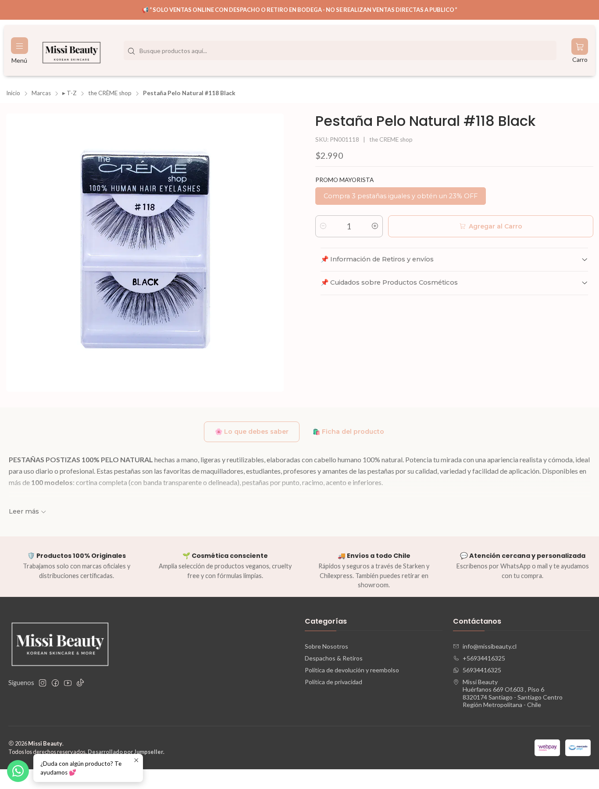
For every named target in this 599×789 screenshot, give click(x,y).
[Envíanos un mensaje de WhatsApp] (18, 771)
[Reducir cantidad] (323, 226)
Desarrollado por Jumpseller (125, 751)
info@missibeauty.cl (490, 646)
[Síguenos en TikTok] (80, 682)
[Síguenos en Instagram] (42, 682)
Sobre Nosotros (326, 646)
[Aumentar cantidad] (374, 226)
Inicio (13, 93)
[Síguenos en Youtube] (68, 682)
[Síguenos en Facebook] (55, 682)
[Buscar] (131, 51)
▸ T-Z (69, 93)
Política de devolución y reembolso (352, 670)
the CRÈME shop (110, 93)
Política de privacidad (333, 681)
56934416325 (482, 670)
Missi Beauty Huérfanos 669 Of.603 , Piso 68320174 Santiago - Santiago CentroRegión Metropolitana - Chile (513, 693)
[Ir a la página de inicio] (71, 50)
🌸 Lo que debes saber (252, 432)
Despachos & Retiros (334, 658)
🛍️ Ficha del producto (348, 432)
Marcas (41, 93)
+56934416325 (484, 658)
